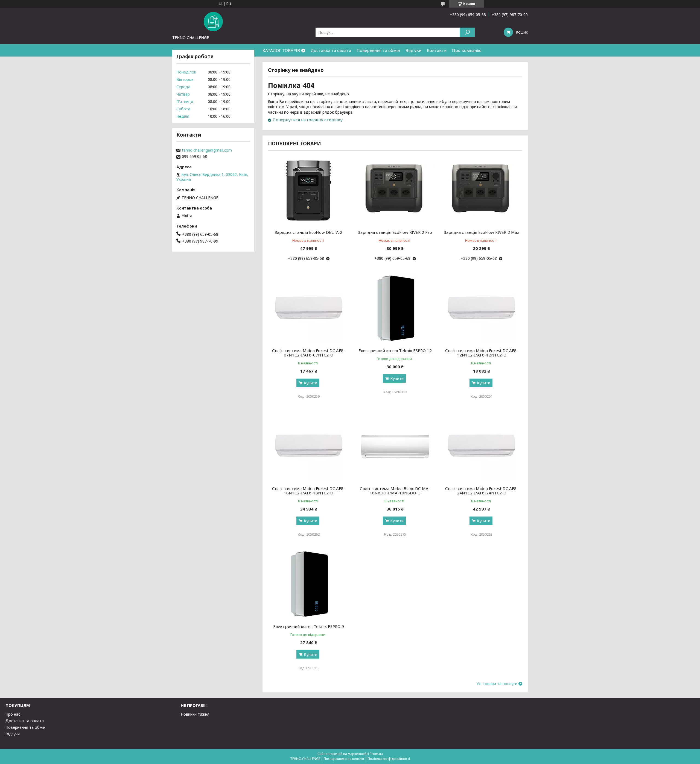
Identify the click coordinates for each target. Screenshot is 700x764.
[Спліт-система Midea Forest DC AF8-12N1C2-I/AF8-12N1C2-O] (481, 309)
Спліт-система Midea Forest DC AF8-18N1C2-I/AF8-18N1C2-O (308, 490)
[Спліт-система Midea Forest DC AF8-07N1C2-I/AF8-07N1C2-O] (308, 309)
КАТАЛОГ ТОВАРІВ (281, 50)
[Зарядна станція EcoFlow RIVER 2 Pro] (395, 190)
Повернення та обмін (378, 50)
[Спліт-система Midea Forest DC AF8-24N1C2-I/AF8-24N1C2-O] (481, 446)
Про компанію (467, 50)
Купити (310, 382)
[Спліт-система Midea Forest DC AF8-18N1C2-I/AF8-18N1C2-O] (308, 446)
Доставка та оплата (331, 50)
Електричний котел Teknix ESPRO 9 (308, 626)
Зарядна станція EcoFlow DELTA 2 (308, 232)
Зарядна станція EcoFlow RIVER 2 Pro (395, 232)
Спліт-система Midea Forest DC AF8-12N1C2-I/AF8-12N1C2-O (481, 352)
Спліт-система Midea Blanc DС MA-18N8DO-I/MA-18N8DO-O (395, 490)
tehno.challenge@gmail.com (207, 150)
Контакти (437, 50)
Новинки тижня (195, 714)
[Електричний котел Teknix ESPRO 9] (308, 584)
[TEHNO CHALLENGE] (213, 21)
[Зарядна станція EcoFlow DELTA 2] (308, 190)
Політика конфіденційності (389, 758)
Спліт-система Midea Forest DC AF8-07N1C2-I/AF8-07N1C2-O (308, 352)
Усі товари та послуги (497, 683)
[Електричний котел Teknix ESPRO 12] (395, 309)
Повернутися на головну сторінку (308, 119)
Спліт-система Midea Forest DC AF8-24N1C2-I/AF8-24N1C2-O (481, 490)
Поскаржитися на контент (344, 758)
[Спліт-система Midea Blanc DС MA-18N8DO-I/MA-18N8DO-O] (395, 446)
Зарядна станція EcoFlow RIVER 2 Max (481, 232)
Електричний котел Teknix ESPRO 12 (395, 350)
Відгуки (413, 50)
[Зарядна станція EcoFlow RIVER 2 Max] (481, 190)
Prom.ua (376, 753)
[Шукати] (467, 32)
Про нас (12, 714)
